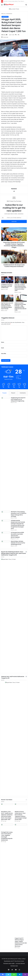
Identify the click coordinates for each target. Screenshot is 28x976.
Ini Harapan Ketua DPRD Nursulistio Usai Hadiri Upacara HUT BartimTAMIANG (17, 535)
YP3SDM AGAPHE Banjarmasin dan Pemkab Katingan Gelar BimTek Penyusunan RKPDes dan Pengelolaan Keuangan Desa (18, 524)
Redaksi (4, 34)
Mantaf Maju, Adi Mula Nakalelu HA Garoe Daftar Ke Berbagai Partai (18, 543)
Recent (13, 393)
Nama (2, 342)
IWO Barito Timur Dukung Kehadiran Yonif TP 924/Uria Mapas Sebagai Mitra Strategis (18, 514)
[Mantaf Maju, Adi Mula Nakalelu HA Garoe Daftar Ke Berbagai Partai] (6, 543)
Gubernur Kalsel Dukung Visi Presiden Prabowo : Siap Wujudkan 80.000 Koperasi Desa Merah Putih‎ (20, 306)
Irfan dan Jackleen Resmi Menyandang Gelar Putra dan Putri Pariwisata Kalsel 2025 (20, 287)
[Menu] (2, 5)
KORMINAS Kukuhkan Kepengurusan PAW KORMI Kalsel (6, 286)
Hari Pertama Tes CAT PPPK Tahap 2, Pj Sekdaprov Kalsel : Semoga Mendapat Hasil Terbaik (7, 305)
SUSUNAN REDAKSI (20, 963)
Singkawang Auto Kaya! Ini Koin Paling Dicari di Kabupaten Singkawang (18, 399)
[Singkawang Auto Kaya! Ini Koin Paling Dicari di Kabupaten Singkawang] (6, 453)
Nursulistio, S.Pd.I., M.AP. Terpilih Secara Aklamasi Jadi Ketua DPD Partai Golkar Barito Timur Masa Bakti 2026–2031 (7, 815)
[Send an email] (6, 34)
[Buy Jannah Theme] (14, 8)
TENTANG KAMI (14, 966)
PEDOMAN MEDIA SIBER (9, 963)
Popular (4, 393)
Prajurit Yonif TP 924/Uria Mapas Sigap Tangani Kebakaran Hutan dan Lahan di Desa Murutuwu (21, 942)
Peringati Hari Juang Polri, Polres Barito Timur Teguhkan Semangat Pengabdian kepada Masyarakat (6, 836)
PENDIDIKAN (9, 13)
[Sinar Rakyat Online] (10, 5)
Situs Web (3, 353)
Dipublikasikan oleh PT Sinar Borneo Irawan (14, 961)
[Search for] (26, 5)
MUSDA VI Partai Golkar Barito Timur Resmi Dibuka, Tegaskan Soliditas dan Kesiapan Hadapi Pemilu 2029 (21, 815)
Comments (23, 393)
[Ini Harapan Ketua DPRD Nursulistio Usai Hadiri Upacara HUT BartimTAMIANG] (6, 534)
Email (2, 347)
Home (4, 13)
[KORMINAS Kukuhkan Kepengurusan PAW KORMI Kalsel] (7, 279)
